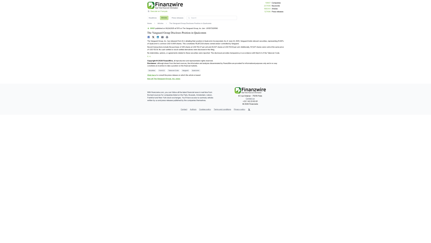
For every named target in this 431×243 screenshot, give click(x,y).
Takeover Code (173, 70)
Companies (276, 3)
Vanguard (185, 70)
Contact (184, 109)
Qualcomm (195, 70)
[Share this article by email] (162, 37)
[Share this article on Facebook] (148, 37)
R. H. (149, 56)
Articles (275, 9)
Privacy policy (239, 109)
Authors (193, 109)
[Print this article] (167, 37)
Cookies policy (205, 109)
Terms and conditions (222, 109)
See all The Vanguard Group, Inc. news (163, 79)
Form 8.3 (162, 70)
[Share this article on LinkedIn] (157, 37)
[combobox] (212, 18)
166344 (267, 9)
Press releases (277, 11)
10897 (268, 3)
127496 (267, 11)
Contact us (250, 98)
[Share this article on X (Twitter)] (153, 37)
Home (149, 23)
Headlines (153, 18)
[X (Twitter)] (249, 109)
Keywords (276, 6)
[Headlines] (165, 5)
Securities (152, 70)
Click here (151, 75)
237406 (267, 6)
